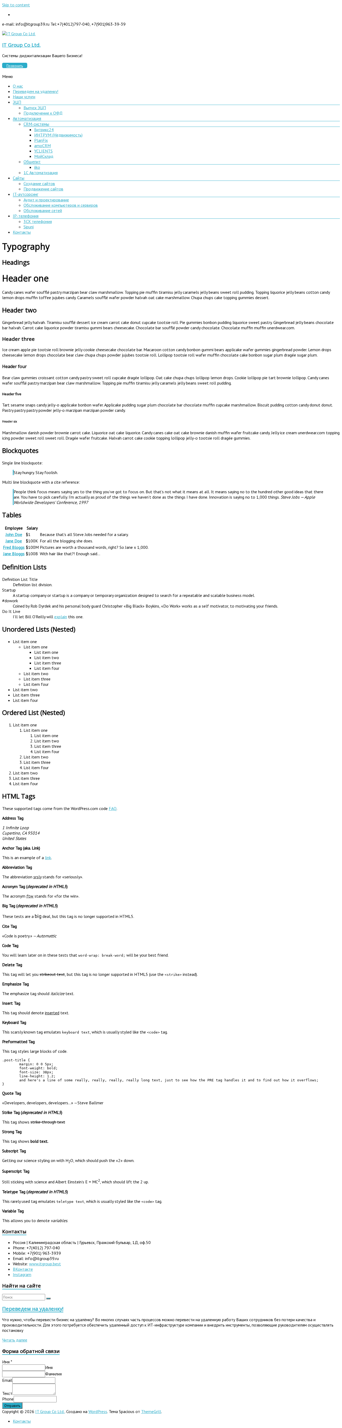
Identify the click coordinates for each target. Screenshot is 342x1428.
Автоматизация (27, 118)
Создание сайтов (39, 183)
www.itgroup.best (45, 1263)
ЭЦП (17, 102)
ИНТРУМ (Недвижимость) (58, 135)
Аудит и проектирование (46, 199)
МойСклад (43, 156)
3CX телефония (38, 221)
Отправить (12, 1405)
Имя (7, 1361)
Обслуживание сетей (43, 210)
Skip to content (16, 4)
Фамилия (53, 1373)
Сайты (18, 178)
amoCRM (42, 145)
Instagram (22, 1274)
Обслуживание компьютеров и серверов (61, 205)
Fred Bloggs (14, 547)
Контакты (22, 232)
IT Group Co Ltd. (21, 44)
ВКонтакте (23, 1269)
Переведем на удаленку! (35, 91)
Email (7, 1380)
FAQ (112, 808)
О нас (18, 86)
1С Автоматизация (41, 172)
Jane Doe (14, 540)
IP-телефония (25, 215)
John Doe (14, 534)
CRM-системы (36, 124)
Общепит (32, 161)
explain (60, 616)
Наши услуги (24, 96)
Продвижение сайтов (43, 188)
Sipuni (29, 226)
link (48, 857)
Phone (8, 1399)
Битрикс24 (44, 129)
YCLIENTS (43, 151)
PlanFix (41, 140)
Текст (7, 1393)
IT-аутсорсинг (25, 194)
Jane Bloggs (14, 553)
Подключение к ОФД (43, 113)
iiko (37, 167)
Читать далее (14, 1340)
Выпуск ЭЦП (35, 107)
